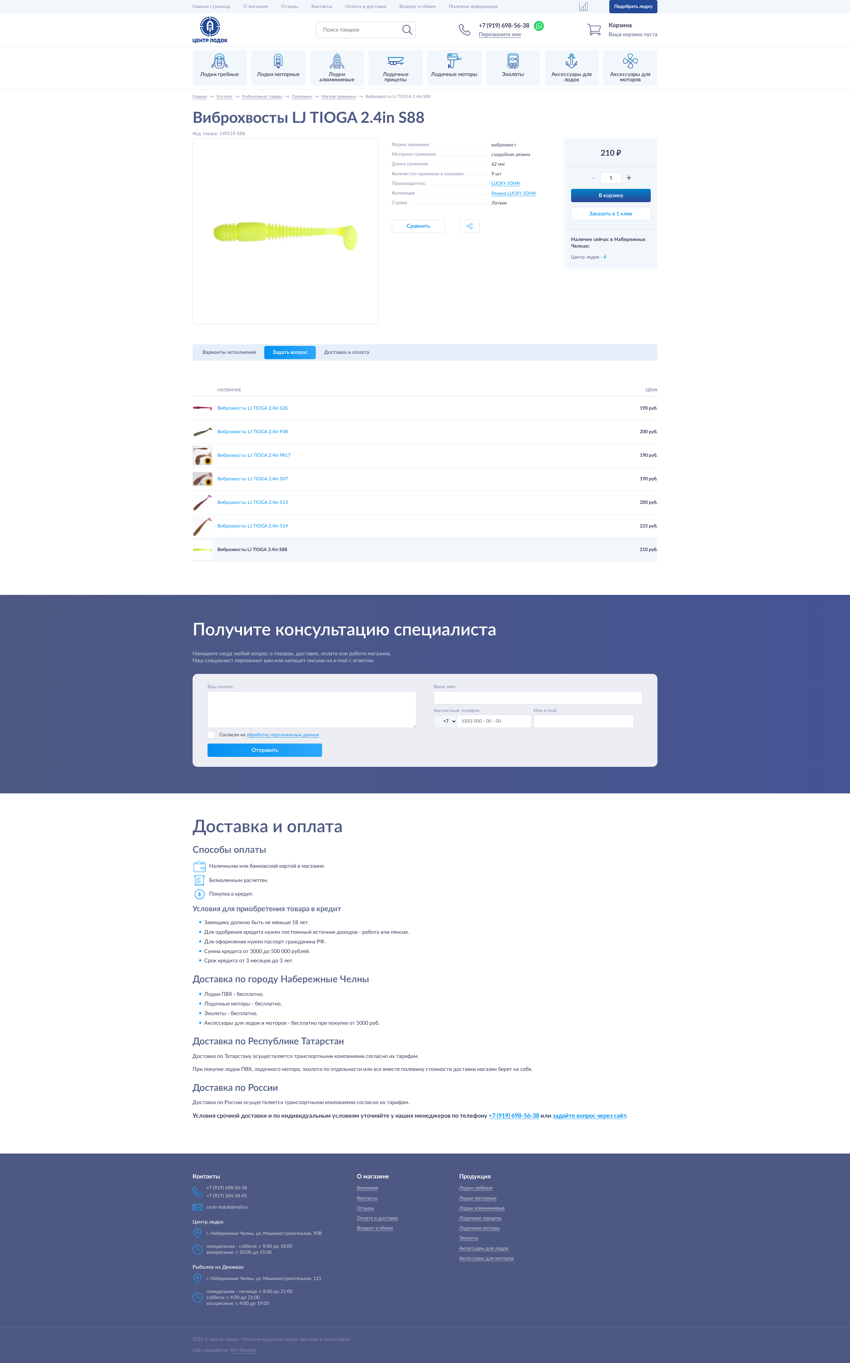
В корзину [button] (611, 195)
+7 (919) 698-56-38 (504, 26)
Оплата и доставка (365, 6)
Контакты (321, 6)
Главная (211, 6)
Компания (367, 1188)
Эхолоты (468, 1238)
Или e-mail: (545, 710)
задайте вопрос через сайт (589, 1116)
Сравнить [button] (418, 226)
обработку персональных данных (283, 735)
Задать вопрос (290, 352)
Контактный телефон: (457, 710)
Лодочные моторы (479, 1228)
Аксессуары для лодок (483, 1248)
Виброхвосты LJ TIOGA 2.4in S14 (252, 526)
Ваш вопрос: (221, 686)
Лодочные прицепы (480, 1218)
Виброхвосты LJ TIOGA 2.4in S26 (252, 408)
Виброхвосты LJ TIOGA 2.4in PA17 (254, 455)
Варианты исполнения (229, 352)
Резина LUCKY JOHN (513, 193)
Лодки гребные (475, 1188)
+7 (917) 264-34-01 (227, 1196)
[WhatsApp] (539, 26)
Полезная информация (473, 6)
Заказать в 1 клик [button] (611, 213)
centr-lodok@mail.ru (227, 1207)
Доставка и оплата (346, 352)
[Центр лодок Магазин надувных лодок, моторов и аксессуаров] (210, 30)
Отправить (265, 750)
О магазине (255, 6)
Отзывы (289, 6)
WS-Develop (243, 1350)
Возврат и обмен (417, 6)
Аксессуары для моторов (486, 1258)
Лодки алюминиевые (482, 1208)
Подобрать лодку (633, 6)
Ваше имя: (445, 686)
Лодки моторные (477, 1198)
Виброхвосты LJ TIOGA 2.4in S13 (252, 502)
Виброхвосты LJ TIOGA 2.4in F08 (252, 432)
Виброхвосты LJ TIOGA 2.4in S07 (252, 479)
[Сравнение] (583, 6)
